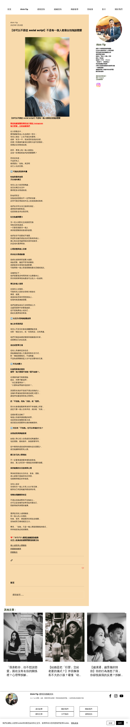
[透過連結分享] (11, 560)
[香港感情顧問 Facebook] (110, 696)
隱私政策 (74, 723)
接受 (120, 723)
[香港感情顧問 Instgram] (116, 696)
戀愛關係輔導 (15, 549)
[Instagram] (98, 85)
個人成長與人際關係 (18, 545)
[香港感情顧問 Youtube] (121, 696)
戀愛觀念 (14, 552)
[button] (41, 9)
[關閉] (126, 723)
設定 (110, 723)
